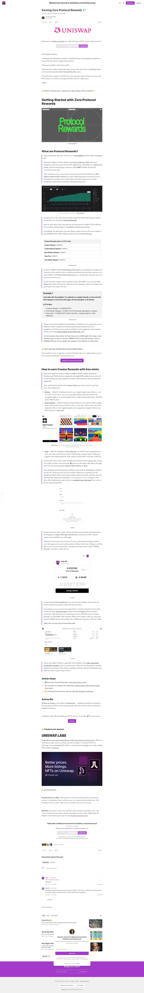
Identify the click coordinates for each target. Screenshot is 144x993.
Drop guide (49, 688)
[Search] (120, 3)
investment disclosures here (79, 816)
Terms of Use (80, 957)
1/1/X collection (70, 451)
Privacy (72, 981)
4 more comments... (47, 907)
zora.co (90, 461)
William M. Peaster (51, 16)
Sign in (139, 3)
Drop (46, 451)
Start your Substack (67, 985)
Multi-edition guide (92, 685)
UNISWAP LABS (54, 735)
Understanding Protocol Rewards (68, 332)
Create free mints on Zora (77, 682)
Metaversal (71, 703)
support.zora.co (72, 265)
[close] (88, 929)
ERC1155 (60, 410)
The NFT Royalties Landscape (82, 691)
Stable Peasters (54, 445)
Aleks (46, 877)
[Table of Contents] (2, 496)
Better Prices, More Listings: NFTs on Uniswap (77, 91)
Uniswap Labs (55, 91)
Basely (83, 611)
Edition (47, 392)
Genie (86, 745)
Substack (63, 989)
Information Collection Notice (71, 959)
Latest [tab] (48, 915)
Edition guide (80, 685)
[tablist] (49, 862)
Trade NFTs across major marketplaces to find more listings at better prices (68, 740)
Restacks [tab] (52, 862)
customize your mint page (82, 480)
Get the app (80, 985)
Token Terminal (80, 213)
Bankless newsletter (58, 41)
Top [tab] (44, 915)
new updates (79, 155)
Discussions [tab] (54, 915)
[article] (72, 924)
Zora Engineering (73, 143)
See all (45, 956)
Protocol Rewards (70, 220)
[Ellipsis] (101, 877)
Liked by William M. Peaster (53, 879)
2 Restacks (61, 844)
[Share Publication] (123, 3)
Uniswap (55, 748)
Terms (77, 981)
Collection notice (84, 981)
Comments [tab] (46, 862)
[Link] (39, 101)
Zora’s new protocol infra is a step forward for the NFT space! (59, 922)
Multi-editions (50, 403)
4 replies (49, 899)
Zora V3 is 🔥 (47, 920)
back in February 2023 (81, 162)
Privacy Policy (84, 959)
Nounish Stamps (62, 611)
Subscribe (130, 3)
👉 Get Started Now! (49, 790)
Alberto (47, 888)
